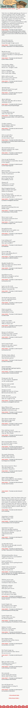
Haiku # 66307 (5, 291)
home (2, 8)
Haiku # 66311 (5, 245)
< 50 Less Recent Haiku (14, 695)
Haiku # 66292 (5, 471)
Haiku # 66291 (5, 482)
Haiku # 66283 (5, 609)
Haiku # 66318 (5, 140)
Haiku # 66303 (5, 337)
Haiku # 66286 (5, 548)
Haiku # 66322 (5, 92)
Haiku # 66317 (5, 152)
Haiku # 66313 (5, 222)
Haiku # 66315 (5, 199)
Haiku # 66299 (5, 400)
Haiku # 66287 (5, 537)
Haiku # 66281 (5, 632)
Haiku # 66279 (5, 655)
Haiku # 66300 (5, 371)
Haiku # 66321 (5, 104)
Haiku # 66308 (5, 279)
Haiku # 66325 (5, 45)
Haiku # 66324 (5, 58)
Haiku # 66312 (5, 233)
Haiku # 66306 (5, 302)
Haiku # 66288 (5, 521)
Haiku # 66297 (5, 423)
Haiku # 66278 (5, 666)
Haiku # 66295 (5, 446)
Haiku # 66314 (5, 210)
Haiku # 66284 (5, 596)
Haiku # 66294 (5, 459)
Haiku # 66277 (5, 678)
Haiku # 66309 (5, 268)
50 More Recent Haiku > (14, 698)
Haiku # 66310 (5, 256)
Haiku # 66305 (5, 314)
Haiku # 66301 (5, 360)
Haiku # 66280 (5, 643)
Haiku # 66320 (5, 115)
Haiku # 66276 (5, 689)
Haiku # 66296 (5, 435)
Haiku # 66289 (5, 509)
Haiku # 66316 (5, 164)
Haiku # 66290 (5, 491)
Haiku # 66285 (5, 571)
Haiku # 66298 (5, 412)
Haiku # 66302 (5, 348)
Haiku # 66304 (5, 325)
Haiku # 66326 (5, 29)
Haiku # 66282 (5, 620)
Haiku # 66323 (5, 81)
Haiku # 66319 (5, 128)
